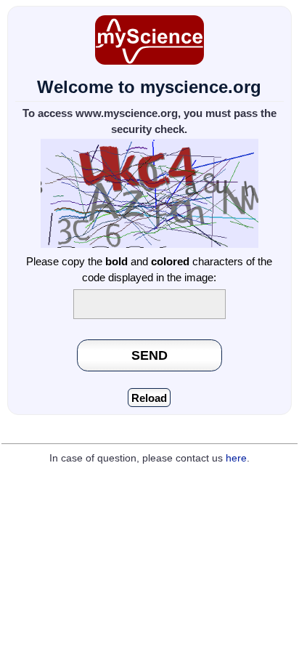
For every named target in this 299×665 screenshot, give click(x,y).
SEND (149, 355)
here (236, 458)
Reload (149, 398)
